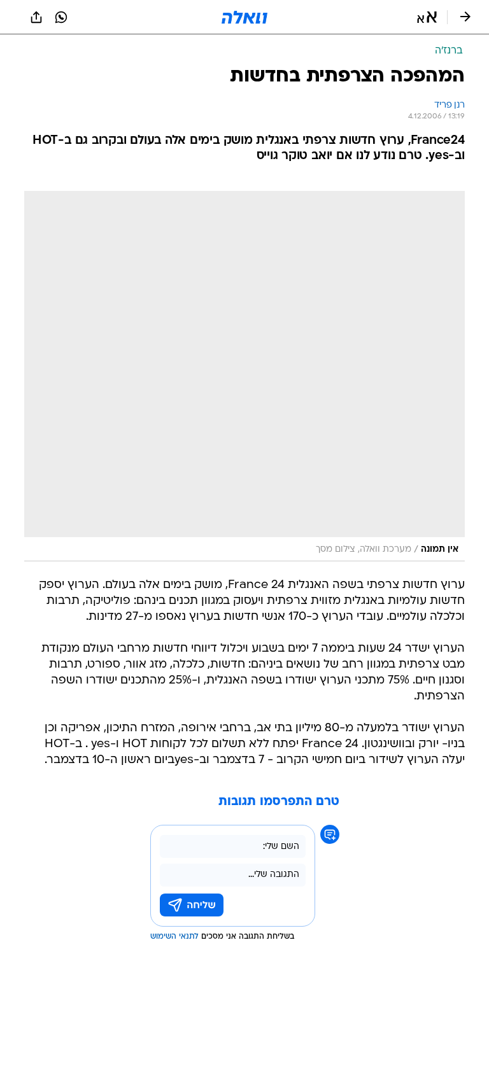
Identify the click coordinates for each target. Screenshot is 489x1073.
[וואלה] (244, 17)
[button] (427, 17)
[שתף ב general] (36, 17)
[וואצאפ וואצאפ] (61, 17)
